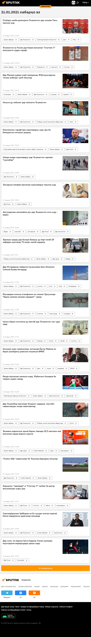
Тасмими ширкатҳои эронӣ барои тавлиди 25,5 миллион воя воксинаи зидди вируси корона (32, 432)
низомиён (17, 231)
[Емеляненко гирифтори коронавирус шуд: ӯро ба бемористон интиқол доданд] (75, 136)
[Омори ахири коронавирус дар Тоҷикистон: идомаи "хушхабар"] (75, 163)
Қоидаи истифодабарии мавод (32, 607)
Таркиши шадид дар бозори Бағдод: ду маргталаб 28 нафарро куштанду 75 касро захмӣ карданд (28, 241)
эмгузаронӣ (31, 231)
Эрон (52, 451)
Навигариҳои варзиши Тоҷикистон (15, 396)
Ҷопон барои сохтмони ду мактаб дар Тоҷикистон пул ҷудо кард (31, 323)
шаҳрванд (60, 368)
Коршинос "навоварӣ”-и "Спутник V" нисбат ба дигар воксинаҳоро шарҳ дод (29, 487)
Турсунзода (53, 313)
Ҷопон (51, 341)
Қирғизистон (58, 533)
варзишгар (69, 396)
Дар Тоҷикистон (25, 39)
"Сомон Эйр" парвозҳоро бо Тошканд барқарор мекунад (30, 458)
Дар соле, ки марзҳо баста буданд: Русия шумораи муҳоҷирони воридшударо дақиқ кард (27, 542)
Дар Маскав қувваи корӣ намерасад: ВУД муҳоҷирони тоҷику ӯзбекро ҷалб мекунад (29, 76)
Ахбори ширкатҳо (51, 607)
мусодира (67, 313)
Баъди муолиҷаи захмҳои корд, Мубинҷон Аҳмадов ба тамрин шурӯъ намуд (29, 377)
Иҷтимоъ (40, 313)
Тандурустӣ (41, 67)
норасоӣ (66, 94)
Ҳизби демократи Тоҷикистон (47, 39)
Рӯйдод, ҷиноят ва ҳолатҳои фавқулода (50, 122)
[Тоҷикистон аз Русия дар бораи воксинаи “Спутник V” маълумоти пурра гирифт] (75, 53)
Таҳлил (86, 586)
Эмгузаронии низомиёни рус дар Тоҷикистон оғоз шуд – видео (30, 213)
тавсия (48, 505)
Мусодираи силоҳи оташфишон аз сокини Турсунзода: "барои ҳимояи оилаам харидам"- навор (29, 295)
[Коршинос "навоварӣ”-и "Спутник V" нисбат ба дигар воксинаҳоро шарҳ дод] (75, 492)
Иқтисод (54, 586)
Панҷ (74, 39)
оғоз (50, 286)
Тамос (17, 607)
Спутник (67, 67)
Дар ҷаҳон (56, 259)
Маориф (40, 341)
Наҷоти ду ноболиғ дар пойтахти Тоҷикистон (24, 102)
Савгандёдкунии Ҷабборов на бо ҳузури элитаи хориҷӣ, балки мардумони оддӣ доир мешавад (30, 514)
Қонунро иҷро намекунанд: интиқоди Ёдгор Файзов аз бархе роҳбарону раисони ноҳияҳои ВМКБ (29, 350)
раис (64, 39)
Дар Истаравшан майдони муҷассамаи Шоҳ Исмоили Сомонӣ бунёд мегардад (28, 268)
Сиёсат (45, 586)
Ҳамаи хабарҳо (9, 39)
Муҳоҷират (7, 94)
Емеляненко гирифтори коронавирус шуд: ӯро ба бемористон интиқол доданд (27, 131)
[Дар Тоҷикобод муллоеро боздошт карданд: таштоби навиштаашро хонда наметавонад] (75, 410)
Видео (6, 231)
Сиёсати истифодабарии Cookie (13, 610)
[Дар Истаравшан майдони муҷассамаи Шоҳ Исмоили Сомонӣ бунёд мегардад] (75, 273)
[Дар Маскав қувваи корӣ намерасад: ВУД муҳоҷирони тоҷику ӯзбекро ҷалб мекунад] (75, 81)
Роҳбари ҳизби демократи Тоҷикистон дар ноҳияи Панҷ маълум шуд (30, 21)
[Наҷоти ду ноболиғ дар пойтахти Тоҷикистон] (75, 108)
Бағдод (68, 259)
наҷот (71, 122)
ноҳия (49, 368)
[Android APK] (8, 616)
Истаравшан (72, 286)
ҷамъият (64, 586)
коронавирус (64, 451)
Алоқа (29, 610)
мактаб (62, 341)
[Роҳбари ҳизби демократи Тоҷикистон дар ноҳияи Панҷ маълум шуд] (75, 26)
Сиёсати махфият (66, 607)
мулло (72, 423)
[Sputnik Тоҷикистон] (11, 5)
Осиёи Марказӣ (39, 451)
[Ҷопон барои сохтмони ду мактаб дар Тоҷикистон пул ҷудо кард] (75, 327)
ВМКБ (72, 368)
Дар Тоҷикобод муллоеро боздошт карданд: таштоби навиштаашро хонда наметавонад (28, 405)
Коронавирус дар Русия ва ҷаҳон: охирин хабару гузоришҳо (23, 149)
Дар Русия (69, 149)
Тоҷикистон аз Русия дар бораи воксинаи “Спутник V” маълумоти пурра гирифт (29, 49)
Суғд (60, 286)
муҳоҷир (54, 94)
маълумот (54, 67)
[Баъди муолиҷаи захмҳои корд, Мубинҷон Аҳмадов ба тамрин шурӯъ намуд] (75, 382)
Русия (36, 586)
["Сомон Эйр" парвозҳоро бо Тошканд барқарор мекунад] (75, 464)
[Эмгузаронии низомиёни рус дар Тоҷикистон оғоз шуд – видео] (75, 218)
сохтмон (40, 286)
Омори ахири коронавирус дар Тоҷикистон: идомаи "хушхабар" (28, 158)
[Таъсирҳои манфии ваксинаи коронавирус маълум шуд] (75, 190)
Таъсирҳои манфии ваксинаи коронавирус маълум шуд (29, 184)
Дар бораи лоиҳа (7, 607)
